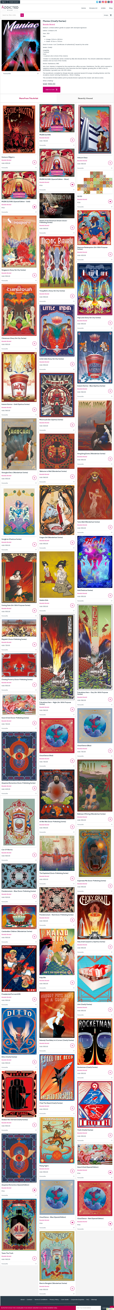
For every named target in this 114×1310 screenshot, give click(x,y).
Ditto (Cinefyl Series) (9, 1057)
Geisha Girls (43, 600)
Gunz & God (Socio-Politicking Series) (15, 718)
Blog (110, 8)
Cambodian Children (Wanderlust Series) (17, 931)
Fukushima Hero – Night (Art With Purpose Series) (55, 703)
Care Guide (65, 1300)
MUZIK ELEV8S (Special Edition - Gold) (16, 202)
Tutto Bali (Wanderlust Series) (88, 522)
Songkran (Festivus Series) (12, 539)
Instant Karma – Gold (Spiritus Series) (16, 404)
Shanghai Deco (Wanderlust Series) (15, 473)
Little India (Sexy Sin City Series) (51, 359)
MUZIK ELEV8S (45, 135)
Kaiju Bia (42, 978)
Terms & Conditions (40, 1300)
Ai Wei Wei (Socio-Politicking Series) (52, 822)
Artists (103, 8)
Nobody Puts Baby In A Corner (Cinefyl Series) (56, 1040)
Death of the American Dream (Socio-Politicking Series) (53, 221)
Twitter (97, 2)
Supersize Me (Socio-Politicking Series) (91, 881)
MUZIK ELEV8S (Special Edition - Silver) (54, 179)
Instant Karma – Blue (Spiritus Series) (91, 386)
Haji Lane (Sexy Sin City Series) (89, 318)
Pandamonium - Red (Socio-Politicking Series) (56, 915)
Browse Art (93, 8)
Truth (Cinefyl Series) (85, 1130)
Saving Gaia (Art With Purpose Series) (16, 605)
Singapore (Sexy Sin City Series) (14, 270)
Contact (111, 2)
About (23, 1300)
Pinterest (106, 2)
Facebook (100, 2)
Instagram (103, 2)
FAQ (87, 1300)
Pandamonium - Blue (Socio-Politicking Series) (19, 891)
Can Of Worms (7, 850)
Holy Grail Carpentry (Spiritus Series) (91, 942)
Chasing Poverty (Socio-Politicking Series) (17, 680)
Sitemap (94, 1300)
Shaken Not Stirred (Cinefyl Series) (15, 1120)
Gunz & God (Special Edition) (87, 1167)
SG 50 (79, 196)
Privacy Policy (54, 1300)
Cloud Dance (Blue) (84, 746)
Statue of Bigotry (8, 157)
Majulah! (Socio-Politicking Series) (14, 639)
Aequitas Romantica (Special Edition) (15, 1185)
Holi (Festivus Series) (85, 590)
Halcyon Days (82, 158)
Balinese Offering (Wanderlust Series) (91, 814)
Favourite (21, 73)
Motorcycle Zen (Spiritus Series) (51, 420)
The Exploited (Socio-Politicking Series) (53, 873)
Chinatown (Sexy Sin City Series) (14, 338)
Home (83, 8)
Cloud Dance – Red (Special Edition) (90, 1219)
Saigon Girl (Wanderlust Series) (51, 537)
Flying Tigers (44, 1166)
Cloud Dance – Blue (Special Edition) (52, 1217)
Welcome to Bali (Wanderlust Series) (53, 471)
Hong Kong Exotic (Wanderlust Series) (91, 454)
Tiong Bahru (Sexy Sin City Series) (52, 291)
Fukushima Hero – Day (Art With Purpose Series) (92, 693)
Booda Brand (49, 25)
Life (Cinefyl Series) (84, 1004)
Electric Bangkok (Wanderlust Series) (53, 1283)
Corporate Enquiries (77, 1300)
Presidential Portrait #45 (11, 994)
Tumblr (109, 2)
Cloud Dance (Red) (46, 756)
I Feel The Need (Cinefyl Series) (51, 1103)
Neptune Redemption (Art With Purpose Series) (92, 248)
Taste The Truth (7, 1253)
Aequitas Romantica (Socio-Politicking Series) (18, 783)
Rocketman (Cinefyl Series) (87, 1067)
